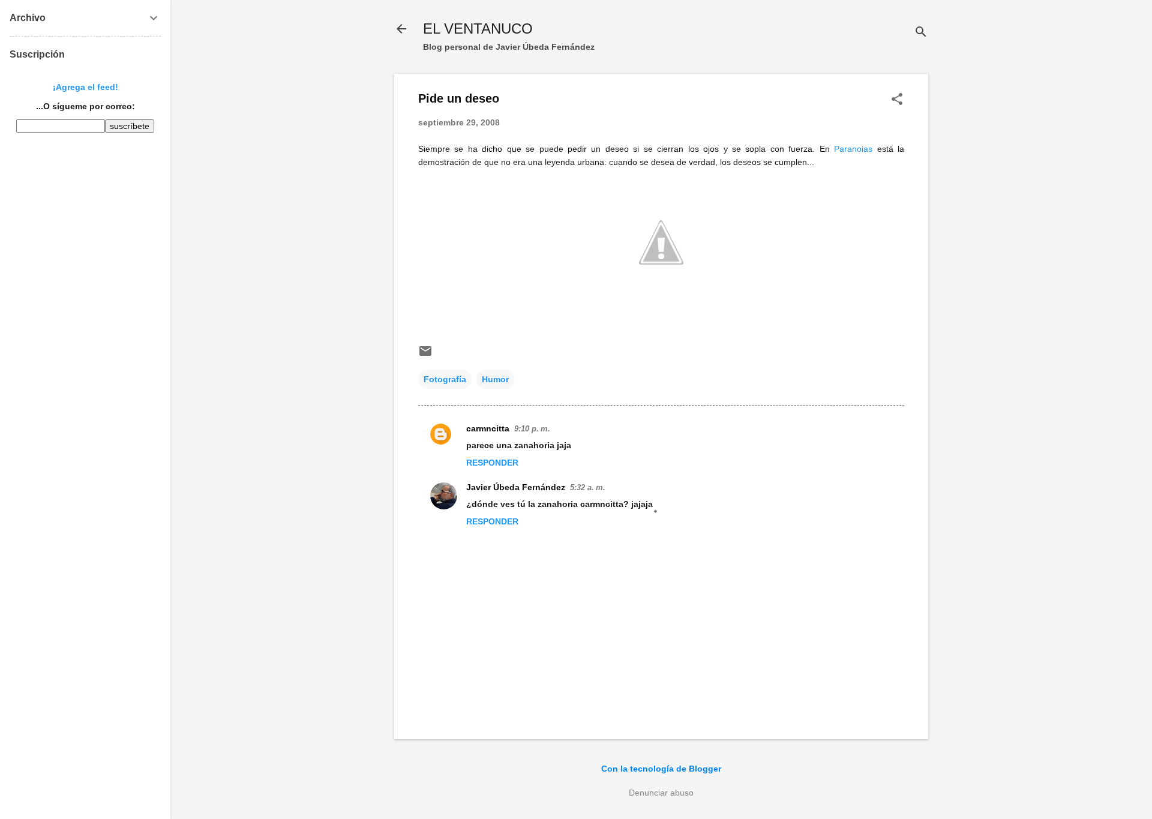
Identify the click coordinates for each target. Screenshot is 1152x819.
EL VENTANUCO (478, 28)
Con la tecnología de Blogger (661, 768)
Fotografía (445, 379)
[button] (897, 100)
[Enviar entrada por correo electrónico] (425, 355)
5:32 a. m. (587, 487)
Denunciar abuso (661, 792)
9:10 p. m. (532, 428)
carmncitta (487, 428)
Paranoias (853, 149)
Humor (495, 379)
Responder (492, 462)
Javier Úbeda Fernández (515, 487)
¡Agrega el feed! (85, 87)
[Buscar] (921, 32)
